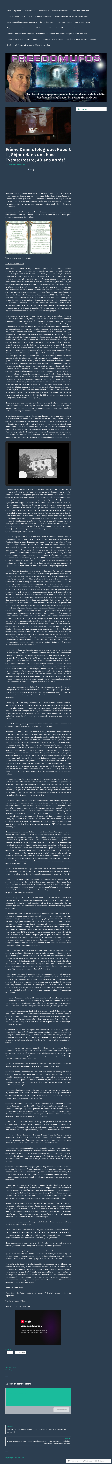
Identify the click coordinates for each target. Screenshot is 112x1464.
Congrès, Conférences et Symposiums (22, 22)
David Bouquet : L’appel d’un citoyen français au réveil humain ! (61, 33)
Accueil (8, 11)
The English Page (46, 22)
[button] (33, 478)
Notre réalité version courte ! (65, 28)
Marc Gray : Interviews (80, 11)
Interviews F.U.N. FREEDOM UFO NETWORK (73, 22)
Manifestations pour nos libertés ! (20, 33)
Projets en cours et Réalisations (19, 28)
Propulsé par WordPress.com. (14, 1458)
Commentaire (61, 1410)
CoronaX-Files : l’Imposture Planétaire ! (53, 11)
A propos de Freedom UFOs (24, 11)
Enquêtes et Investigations (76, 39)
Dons (28, 39)
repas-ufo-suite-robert (14, 1288)
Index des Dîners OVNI (43, 16)
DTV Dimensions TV (43, 28)
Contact (93, 39)
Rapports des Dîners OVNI (15, 164)
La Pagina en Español (15, 39)
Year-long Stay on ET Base (15, 1301)
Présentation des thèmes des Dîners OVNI (71, 16)
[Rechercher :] (91, 109)
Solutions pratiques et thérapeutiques (48, 39)
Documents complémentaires (18, 16)
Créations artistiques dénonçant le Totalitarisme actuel (28, 45)
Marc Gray (8, 1370)
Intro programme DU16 (14, 263)
